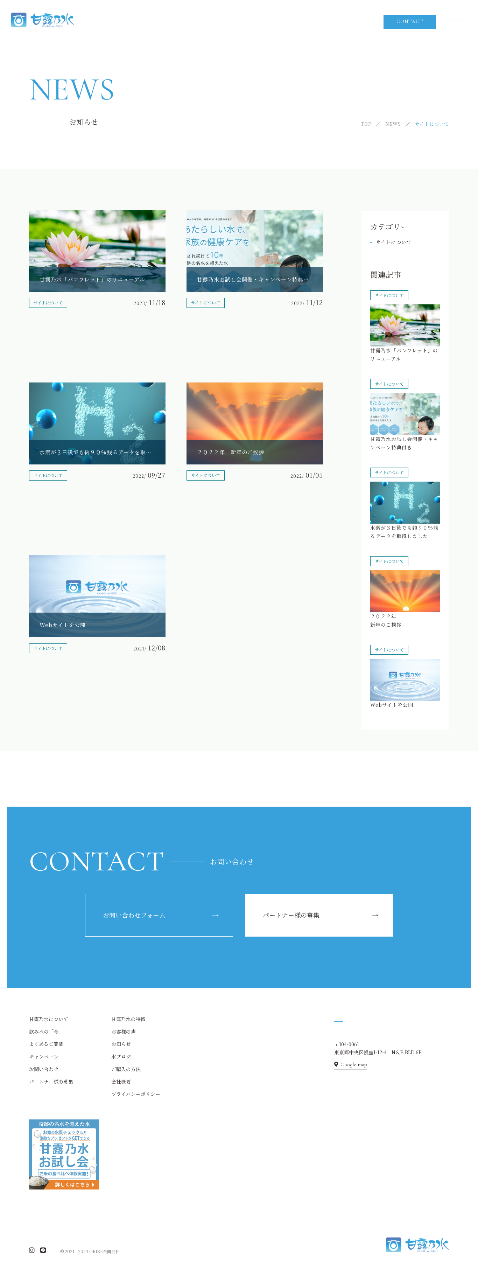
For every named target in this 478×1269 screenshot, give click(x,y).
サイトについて (393, 242)
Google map (353, 1064)
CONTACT (409, 22)
